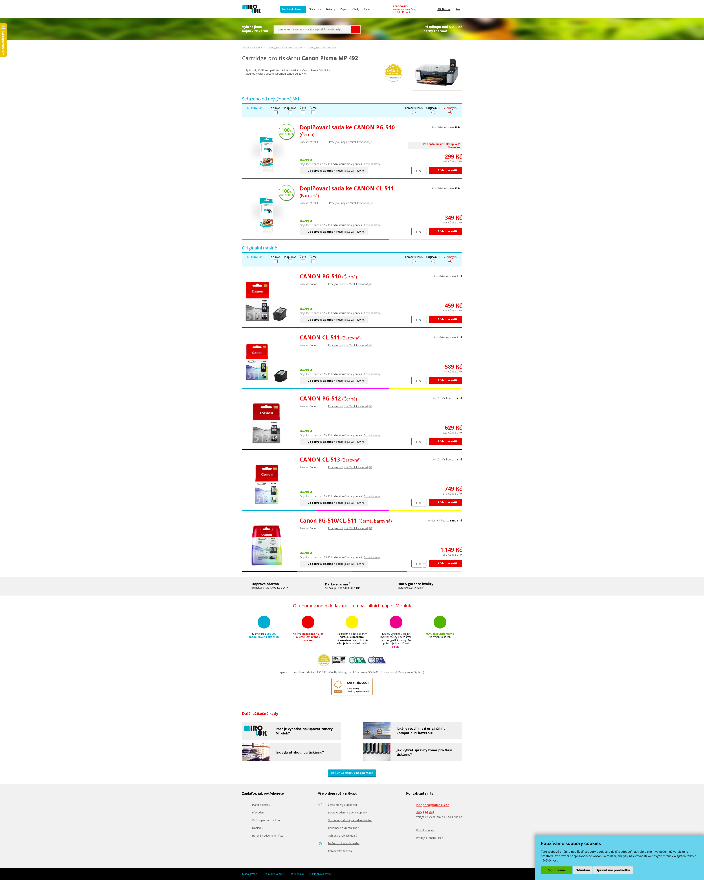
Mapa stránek (250, 874)
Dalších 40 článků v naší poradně (352, 773)
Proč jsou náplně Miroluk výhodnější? (351, 142)
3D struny (315, 9)
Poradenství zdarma (340, 851)
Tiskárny (331, 9)
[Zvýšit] (424, 168)
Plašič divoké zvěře (320, 874)
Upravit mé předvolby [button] (613, 870)
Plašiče (368, 9)
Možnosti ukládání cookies (344, 843)
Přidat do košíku (448, 170)
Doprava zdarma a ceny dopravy (347, 812)
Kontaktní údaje (425, 830)
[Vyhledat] (355, 29)
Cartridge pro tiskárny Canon (322, 47)
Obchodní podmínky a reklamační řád (350, 820)
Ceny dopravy (372, 164)
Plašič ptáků (296, 874)
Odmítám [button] (582, 870)
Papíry (344, 9)
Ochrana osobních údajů (342, 835)
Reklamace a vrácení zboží (343, 828)
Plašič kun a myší (274, 874)
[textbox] (312, 29)
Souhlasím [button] (556, 870)
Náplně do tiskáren (293, 9)
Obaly (355, 9)
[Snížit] (424, 172)
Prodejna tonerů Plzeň (429, 837)
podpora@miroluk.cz (432, 805)
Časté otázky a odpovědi (342, 804)
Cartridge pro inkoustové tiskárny (284, 47)
